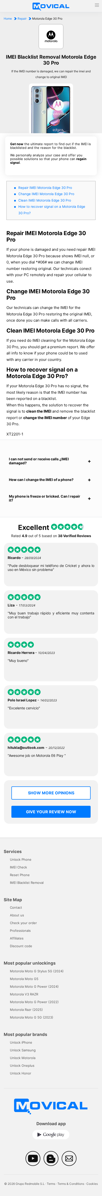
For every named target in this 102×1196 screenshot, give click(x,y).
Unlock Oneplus (22, 1066)
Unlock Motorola (22, 1058)
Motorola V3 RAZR (24, 994)
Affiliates (17, 938)
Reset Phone (20, 875)
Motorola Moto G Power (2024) (34, 986)
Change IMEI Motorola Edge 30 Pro (46, 194)
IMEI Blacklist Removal (27, 883)
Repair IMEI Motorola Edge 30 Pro (45, 188)
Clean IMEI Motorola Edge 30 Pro (44, 200)
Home (8, 18)
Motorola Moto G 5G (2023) (31, 1017)
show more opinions (51, 792)
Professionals (20, 931)
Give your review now (51, 811)
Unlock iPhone (21, 1042)
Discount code (21, 946)
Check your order (23, 923)
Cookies (92, 1184)
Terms (51, 1184)
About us (17, 915)
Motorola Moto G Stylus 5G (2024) (37, 971)
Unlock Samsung (23, 1050)
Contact (16, 907)
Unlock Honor (20, 1073)
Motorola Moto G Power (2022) (34, 1002)
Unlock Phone (20, 859)
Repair (22, 18)
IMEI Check (18, 867)
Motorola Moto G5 (24, 979)
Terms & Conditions (70, 1184)
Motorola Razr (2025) (26, 1010)
